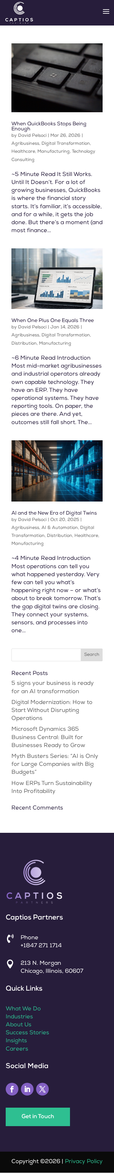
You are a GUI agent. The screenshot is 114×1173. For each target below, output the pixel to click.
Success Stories (27, 1033)
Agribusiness (25, 144)
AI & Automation (59, 528)
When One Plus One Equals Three (52, 321)
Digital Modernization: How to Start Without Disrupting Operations (51, 711)
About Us (18, 1025)
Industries (19, 1017)
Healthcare (23, 152)
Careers (17, 1049)
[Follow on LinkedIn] (27, 1089)
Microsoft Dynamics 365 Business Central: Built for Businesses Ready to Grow (48, 737)
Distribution (24, 343)
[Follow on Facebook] (12, 1089)
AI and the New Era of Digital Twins (54, 513)
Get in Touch (38, 1117)
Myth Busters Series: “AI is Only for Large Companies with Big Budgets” (54, 764)
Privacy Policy (84, 1162)
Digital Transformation (65, 144)
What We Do (23, 1009)
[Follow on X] (42, 1089)
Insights (16, 1041)
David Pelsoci (32, 136)
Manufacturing (53, 152)
